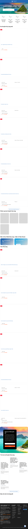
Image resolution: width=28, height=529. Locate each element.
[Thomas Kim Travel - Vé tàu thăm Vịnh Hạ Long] (14, 1)
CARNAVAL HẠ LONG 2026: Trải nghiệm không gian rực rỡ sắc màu (23, 465)
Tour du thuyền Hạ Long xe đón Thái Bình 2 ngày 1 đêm (8, 292)
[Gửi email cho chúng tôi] (23, 511)
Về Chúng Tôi (20, 506)
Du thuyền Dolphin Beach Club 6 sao (6, 74)
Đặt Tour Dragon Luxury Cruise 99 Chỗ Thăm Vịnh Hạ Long (9, 264)
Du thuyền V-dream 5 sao (4, 104)
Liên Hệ (19, 511)
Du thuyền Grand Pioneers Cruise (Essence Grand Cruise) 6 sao (10, 193)
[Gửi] (15, 10)
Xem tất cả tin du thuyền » (14, 491)
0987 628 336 (8, 514)
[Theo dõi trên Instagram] (25, 509)
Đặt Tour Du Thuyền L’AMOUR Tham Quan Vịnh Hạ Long (4, 482)
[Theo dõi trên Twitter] (26, 509)
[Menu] (1, 1)
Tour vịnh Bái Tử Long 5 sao (5, 410)
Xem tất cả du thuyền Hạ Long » (14, 209)
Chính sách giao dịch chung (19, 509)
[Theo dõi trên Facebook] (23, 509)
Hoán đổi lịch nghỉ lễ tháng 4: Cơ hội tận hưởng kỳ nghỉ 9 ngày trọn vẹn (14, 460)
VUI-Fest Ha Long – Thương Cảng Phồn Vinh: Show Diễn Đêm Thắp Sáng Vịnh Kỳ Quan (4, 465)
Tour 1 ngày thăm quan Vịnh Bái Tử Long (6, 44)
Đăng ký (10, 446)
